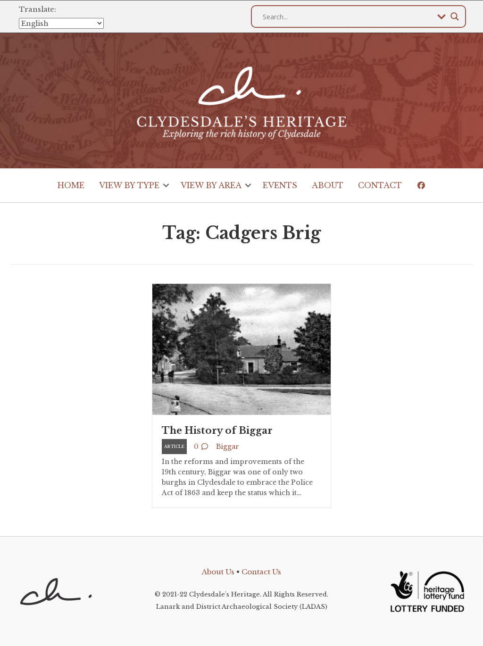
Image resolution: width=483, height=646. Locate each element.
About (327, 185)
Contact (380, 185)
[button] (166, 185)
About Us (218, 571)
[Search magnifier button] (454, 16)
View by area (211, 185)
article (174, 446)
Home (71, 185)
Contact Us (261, 571)
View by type (129, 185)
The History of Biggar (217, 430)
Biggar (227, 446)
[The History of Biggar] (241, 348)
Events (280, 185)
